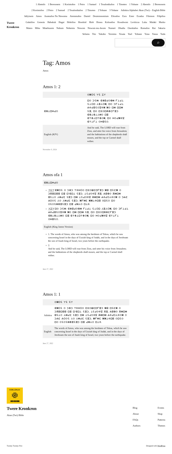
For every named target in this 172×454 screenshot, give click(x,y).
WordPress (161, 446)
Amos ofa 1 (53, 174)
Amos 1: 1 (51, 294)
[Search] (158, 42)
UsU (51, 190)
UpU (51, 209)
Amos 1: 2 (51, 86)
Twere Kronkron (21, 408)
